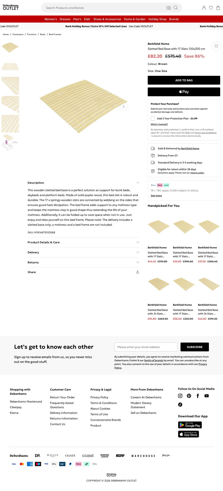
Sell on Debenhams (143, 412)
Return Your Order (62, 397)
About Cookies (100, 408)
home (6, 34)
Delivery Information (63, 412)
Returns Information (64, 418)
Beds (42, 34)
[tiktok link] (180, 404)
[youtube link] (206, 396)
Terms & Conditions (103, 403)
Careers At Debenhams (146, 397)
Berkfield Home (158, 43)
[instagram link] (180, 396)
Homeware (18, 34)
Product (95, 425)
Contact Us (57, 424)
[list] (83, 106)
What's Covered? (159, 124)
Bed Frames (55, 34)
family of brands (153, 360)
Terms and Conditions (205, 132)
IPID (187, 132)
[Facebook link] (198, 396)
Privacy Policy (99, 397)
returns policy (197, 172)
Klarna (14, 412)
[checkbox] (184, 118)
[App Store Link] (190, 429)
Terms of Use (99, 414)
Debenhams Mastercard (26, 401)
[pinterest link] (189, 396)
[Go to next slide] (123, 106)
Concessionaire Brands (105, 420)
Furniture (31, 34)
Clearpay (16, 407)
